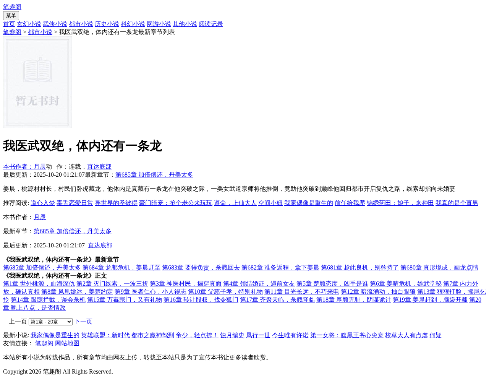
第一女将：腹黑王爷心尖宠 (347, 335)
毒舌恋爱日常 (75, 203)
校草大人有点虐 (406, 335)
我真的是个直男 (457, 203)
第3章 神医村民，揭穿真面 (186, 283)
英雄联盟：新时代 (105, 335)
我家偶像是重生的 (308, 203)
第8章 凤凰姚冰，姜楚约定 (77, 291)
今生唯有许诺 (290, 335)
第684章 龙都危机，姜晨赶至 (121, 267)
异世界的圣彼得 (116, 203)
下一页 (83, 321)
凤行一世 (258, 335)
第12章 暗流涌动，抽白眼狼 (378, 291)
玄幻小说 (29, 24)
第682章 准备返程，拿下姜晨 (280, 267)
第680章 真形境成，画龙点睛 (439, 267)
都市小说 (81, 24)
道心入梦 (43, 203)
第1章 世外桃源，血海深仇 (39, 283)
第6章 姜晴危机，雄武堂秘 (406, 283)
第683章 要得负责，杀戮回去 (201, 267)
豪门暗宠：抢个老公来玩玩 (175, 203)
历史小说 (107, 24)
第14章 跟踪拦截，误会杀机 (48, 299)
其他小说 (185, 24)
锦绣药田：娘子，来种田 (400, 203)
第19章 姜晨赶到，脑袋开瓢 (430, 299)
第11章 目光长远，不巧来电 (301, 291)
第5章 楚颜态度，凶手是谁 (332, 283)
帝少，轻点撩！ (197, 335)
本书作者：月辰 (24, 166)
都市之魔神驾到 (152, 335)
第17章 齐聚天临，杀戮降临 (277, 299)
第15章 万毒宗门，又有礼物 (124, 299)
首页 (9, 24)
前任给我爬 (350, 203)
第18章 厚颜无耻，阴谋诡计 (353, 299)
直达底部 (99, 166)
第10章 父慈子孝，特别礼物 (225, 291)
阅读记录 (211, 24)
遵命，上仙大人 (235, 203)
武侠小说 (55, 24)
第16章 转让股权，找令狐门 (201, 299)
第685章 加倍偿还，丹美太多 (154, 174)
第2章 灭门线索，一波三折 (112, 283)
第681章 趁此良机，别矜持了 (360, 267)
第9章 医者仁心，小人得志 (150, 291)
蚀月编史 (232, 335)
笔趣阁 (12, 6)
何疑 (435, 335)
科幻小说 (133, 24)
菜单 (11, 15)
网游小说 (159, 24)
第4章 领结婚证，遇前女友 (259, 283)
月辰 (40, 217)
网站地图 (67, 343)
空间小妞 (270, 203)
